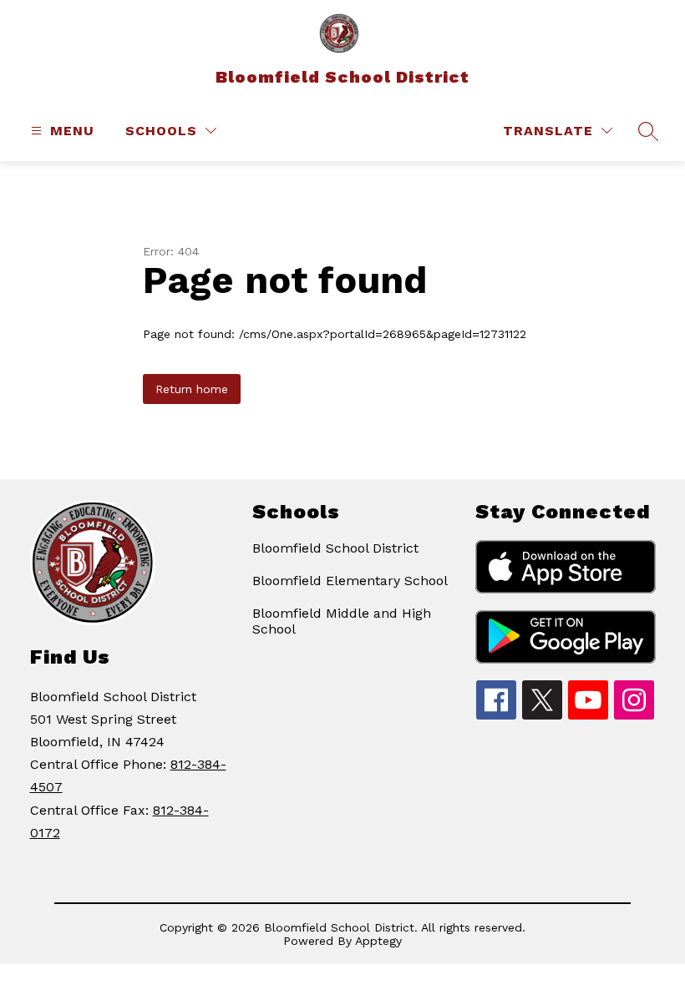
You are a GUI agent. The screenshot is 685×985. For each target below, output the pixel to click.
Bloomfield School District (335, 548)
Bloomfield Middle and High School (341, 621)
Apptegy (378, 940)
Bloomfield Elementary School (350, 580)
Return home (191, 389)
